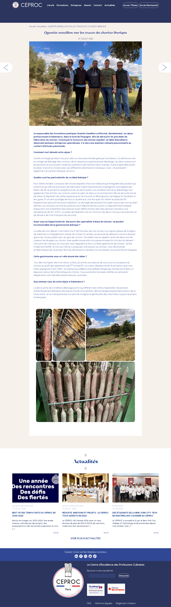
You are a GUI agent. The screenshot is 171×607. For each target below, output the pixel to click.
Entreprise (76, 5)
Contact (98, 5)
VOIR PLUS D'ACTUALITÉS (85, 538)
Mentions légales (103, 603)
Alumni (87, 5)
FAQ (89, 603)
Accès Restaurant (149, 5)
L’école (50, 5)
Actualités (110, 5)
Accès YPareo (130, 5)
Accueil (32, 26)
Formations (62, 5)
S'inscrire (123, 575)
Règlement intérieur (126, 603)
